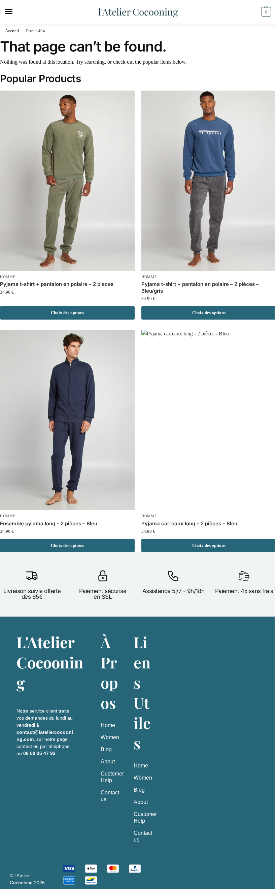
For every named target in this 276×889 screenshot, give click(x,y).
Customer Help (110, 777)
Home (108, 725)
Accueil (12, 30)
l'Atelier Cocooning (138, 11)
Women (110, 737)
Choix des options (67, 312)
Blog (106, 749)
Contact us (110, 796)
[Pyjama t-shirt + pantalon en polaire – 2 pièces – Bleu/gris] (208, 181)
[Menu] (15, 12)
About (108, 761)
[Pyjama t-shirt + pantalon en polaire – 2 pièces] (67, 181)
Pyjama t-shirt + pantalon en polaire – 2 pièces (56, 284)
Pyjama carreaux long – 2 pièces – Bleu (189, 523)
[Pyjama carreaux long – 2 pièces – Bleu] (208, 420)
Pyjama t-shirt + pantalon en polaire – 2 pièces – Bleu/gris (200, 287)
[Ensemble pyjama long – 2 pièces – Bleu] (67, 420)
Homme (8, 277)
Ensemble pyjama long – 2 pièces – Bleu (48, 523)
